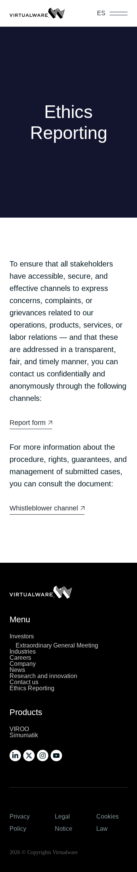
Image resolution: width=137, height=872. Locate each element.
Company (23, 663)
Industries (23, 651)
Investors (22, 636)
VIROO (19, 729)
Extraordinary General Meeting (57, 645)
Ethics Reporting (32, 688)
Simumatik (24, 735)
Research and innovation (43, 676)
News (17, 670)
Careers (20, 657)
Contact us (24, 682)
